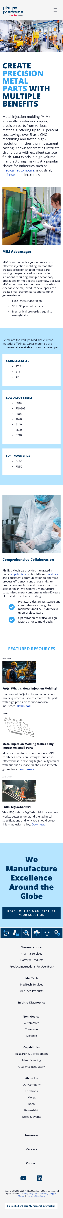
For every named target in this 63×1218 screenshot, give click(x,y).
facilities (52, 574)
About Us (31, 1078)
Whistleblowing (41, 1193)
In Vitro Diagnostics (31, 1002)
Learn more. (27, 769)
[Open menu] (55, 10)
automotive (25, 170)
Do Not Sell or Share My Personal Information (31, 1205)
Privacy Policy (27, 1193)
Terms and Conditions (35, 1196)
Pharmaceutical (32, 947)
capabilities (18, 574)
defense (8, 174)
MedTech (31, 978)
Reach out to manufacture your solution (31, 913)
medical (8, 170)
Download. (24, 706)
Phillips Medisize (13, 11)
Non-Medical (31, 1016)
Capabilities (31, 1047)
